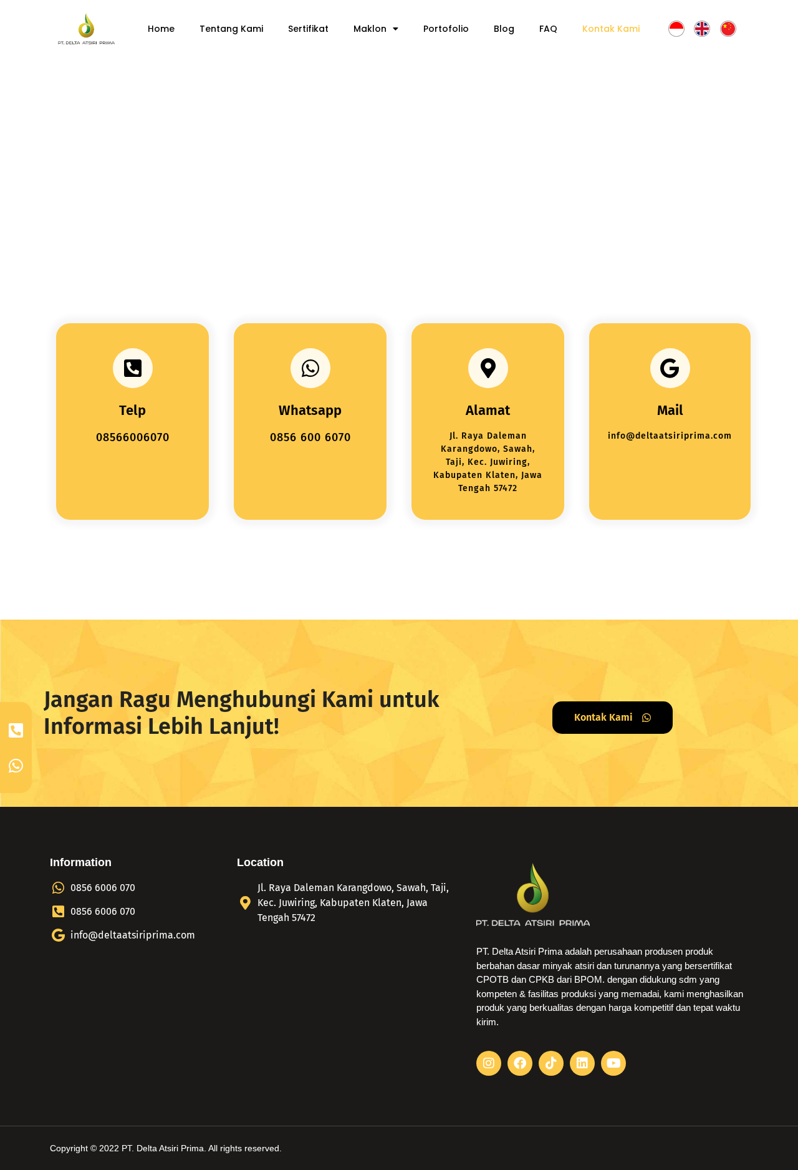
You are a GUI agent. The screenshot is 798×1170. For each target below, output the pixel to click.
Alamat (488, 410)
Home (161, 28)
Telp (132, 410)
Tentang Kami (231, 28)
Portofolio (446, 28)
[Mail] (670, 368)
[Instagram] (488, 1063)
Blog (504, 28)
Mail (670, 410)
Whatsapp (310, 410)
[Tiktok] (551, 1063)
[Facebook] (519, 1063)
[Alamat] (488, 368)
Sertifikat (308, 28)
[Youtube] (613, 1063)
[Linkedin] (582, 1063)
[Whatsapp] (310, 368)
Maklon (370, 28)
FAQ (548, 28)
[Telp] (133, 368)
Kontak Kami (611, 28)
